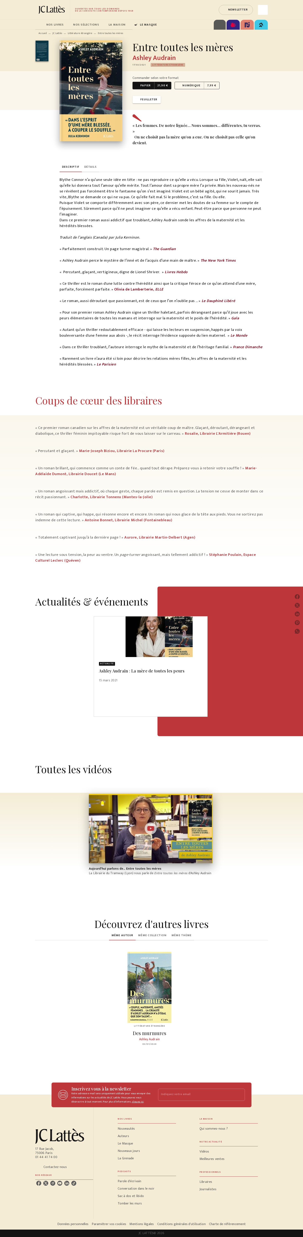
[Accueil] (52, 10)
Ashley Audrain (154, 58)
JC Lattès (57, 33)
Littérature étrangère (80, 33)
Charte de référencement (227, 1224)
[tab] (39, 25)
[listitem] (38, 1183)
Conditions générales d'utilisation (181, 1224)
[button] (236, 10)
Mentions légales (141, 1224)
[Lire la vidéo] (151, 828)
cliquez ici (137, 1102)
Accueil (43, 33)
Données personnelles (72, 1224)
